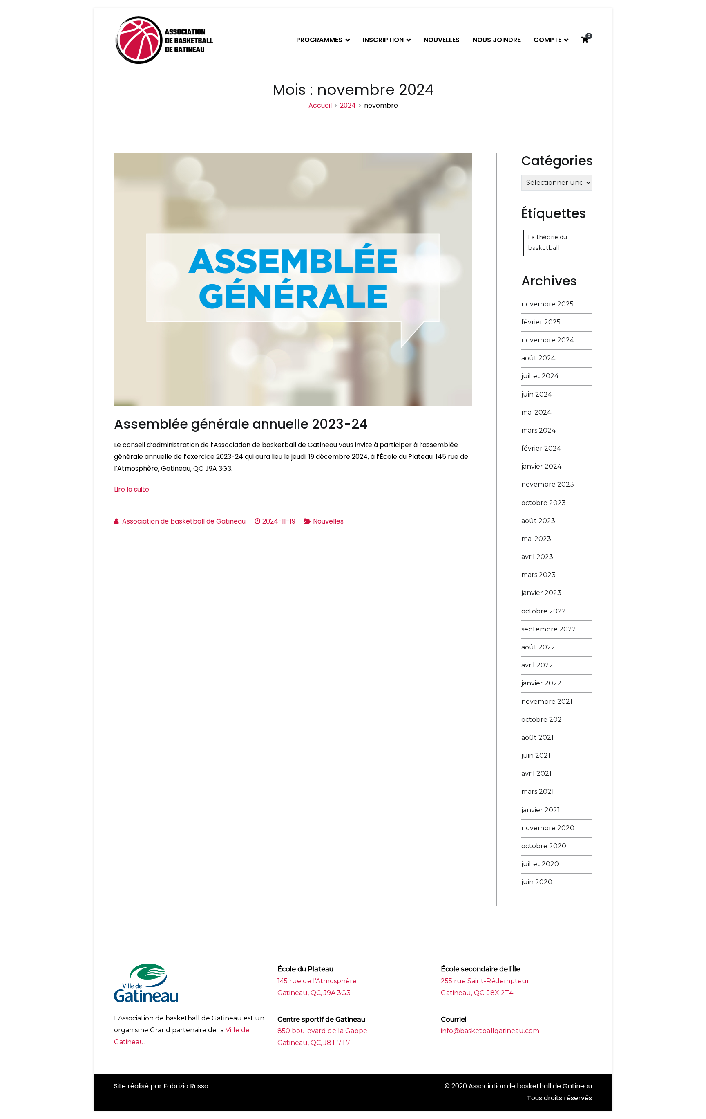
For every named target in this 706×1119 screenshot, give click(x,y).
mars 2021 (537, 791)
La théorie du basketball (547, 243)
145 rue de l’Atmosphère (317, 981)
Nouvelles (328, 521)
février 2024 (541, 448)
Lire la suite (131, 489)
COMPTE (547, 40)
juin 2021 (535, 755)
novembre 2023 (547, 484)
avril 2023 (537, 557)
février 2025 (541, 322)
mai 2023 (536, 539)
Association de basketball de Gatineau (184, 521)
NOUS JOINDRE (497, 40)
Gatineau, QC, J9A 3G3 (314, 993)
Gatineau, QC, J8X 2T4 (477, 993)
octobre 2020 (543, 846)
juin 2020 (536, 882)
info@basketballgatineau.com (490, 1031)
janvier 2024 (541, 466)
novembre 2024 (547, 340)
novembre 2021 (546, 702)
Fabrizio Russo (185, 1086)
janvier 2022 (541, 683)
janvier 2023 (541, 593)
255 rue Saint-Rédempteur (485, 981)
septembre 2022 (548, 629)
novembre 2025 (547, 304)
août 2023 (538, 521)
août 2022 (538, 647)
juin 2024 (536, 394)
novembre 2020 (547, 828)
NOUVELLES (442, 40)
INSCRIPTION (383, 40)
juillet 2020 (540, 864)
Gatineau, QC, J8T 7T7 (313, 1043)
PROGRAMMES (319, 40)
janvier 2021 (540, 810)
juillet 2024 (540, 376)
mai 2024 (536, 412)
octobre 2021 (542, 720)
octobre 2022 (543, 611)
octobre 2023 (543, 503)
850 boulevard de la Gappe (322, 1031)
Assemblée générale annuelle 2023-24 (240, 424)
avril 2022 (537, 665)
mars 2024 (538, 430)
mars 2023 (538, 575)
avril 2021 (536, 773)
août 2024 (538, 358)
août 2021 (537, 738)
